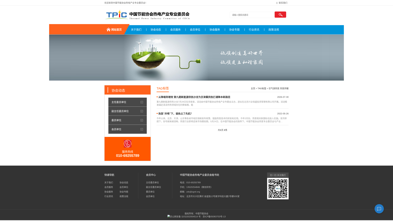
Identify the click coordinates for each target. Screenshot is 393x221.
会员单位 (195, 29)
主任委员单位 (118, 102)
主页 (253, 88)
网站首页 (116, 29)
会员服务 (175, 29)
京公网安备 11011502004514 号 (185, 216)
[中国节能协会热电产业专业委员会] (147, 19)
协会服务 (215, 29)
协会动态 (156, 29)
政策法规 (273, 29)
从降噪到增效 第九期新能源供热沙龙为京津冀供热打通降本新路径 (194, 97)
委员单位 (116, 120)
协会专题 (234, 29)
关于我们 (136, 29)
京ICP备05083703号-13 (214, 216)
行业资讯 (254, 29)
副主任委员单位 (120, 111)
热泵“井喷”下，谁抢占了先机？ (175, 113)
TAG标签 (262, 88)
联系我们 (283, 3)
